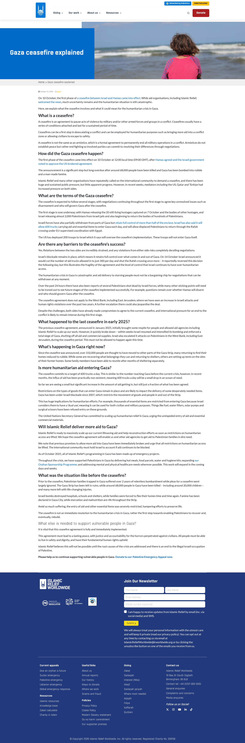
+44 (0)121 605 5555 (190, 684)
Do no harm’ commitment (96, 719)
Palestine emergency (51, 680)
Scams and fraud (91, 694)
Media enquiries (174, 698)
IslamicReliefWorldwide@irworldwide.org (148, 642)
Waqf (127, 684)
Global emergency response (55, 689)
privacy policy (170, 634)
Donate (200, 12)
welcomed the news (49, 102)
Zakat (127, 671)
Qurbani (128, 712)
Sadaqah (129, 675)
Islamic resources (49, 701)
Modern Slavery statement (96, 715)
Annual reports (90, 675)
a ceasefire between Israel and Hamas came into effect (108, 98)
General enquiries (175, 688)
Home (41, 82)
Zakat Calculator (200, 3)
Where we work (90, 689)
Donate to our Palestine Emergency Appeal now (143, 556)
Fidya (127, 703)
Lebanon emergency (51, 684)
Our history (88, 680)
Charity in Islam (48, 715)
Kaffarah (128, 708)
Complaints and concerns (180, 693)
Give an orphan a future (53, 671)
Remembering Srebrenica (179, 3)
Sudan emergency (50, 675)
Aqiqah (128, 698)
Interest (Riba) (132, 680)
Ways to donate (90, 684)
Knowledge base (49, 706)
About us (87, 671)
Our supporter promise (94, 724)
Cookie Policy (89, 710)
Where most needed (135, 694)
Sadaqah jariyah (133, 689)
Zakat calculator (49, 710)
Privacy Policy (89, 706)
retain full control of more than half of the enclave (144, 222)
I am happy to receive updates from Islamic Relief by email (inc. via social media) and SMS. (166, 613)
